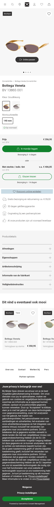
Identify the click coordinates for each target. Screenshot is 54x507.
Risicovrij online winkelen (28, 191)
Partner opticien (27, 377)
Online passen (29, 60)
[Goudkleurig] (6, 106)
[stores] (19, 4)
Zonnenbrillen (7, 81)
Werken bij (35, 369)
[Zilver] (16, 106)
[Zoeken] (12, 4)
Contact (22, 369)
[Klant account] (34, 4)
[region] (27, 330)
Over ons (9, 369)
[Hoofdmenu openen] (5, 4)
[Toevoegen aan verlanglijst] (49, 13)
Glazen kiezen (29, 176)
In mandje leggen (29, 148)
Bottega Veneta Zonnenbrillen (26, 81)
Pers (46, 369)
